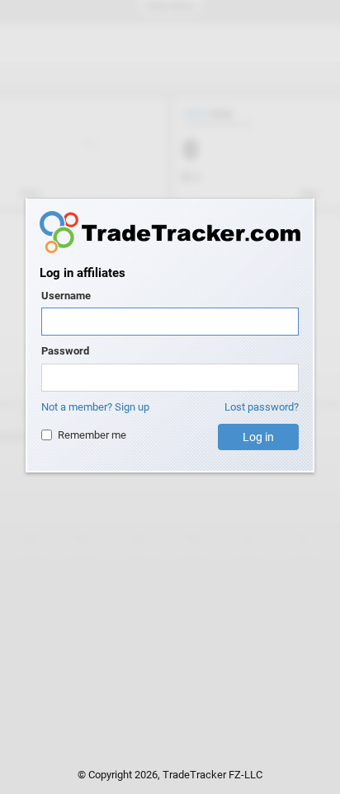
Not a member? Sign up (95, 407)
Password (65, 351)
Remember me (92, 435)
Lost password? (261, 407)
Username (66, 295)
